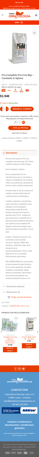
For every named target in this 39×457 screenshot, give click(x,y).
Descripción (11, 153)
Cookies (20, 447)
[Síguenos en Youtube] (23, 369)
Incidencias (24, 422)
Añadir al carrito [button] (10, 349)
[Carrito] (36, 15)
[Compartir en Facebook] (19, 122)
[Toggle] (4, 152)
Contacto (12, 422)
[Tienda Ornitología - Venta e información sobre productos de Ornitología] (19, 15)
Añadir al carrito (22, 109)
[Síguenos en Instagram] (19, 369)
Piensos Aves (30, 85)
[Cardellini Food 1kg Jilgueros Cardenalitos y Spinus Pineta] (10, 324)
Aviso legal (6, 444)
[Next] (37, 336)
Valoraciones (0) (13, 292)
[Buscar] (2, 15)
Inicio (4, 85)
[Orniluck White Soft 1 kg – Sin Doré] (29, 324)
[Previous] (1, 336)
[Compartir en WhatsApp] (15, 122)
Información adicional (15, 286)
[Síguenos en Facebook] (15, 369)
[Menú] (21, 22)
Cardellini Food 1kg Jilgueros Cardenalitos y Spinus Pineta (10, 340)
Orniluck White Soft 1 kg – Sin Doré (29, 338)
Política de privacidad (19, 444)
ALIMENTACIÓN (15, 85)
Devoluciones (12, 425)
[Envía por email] (23, 122)
